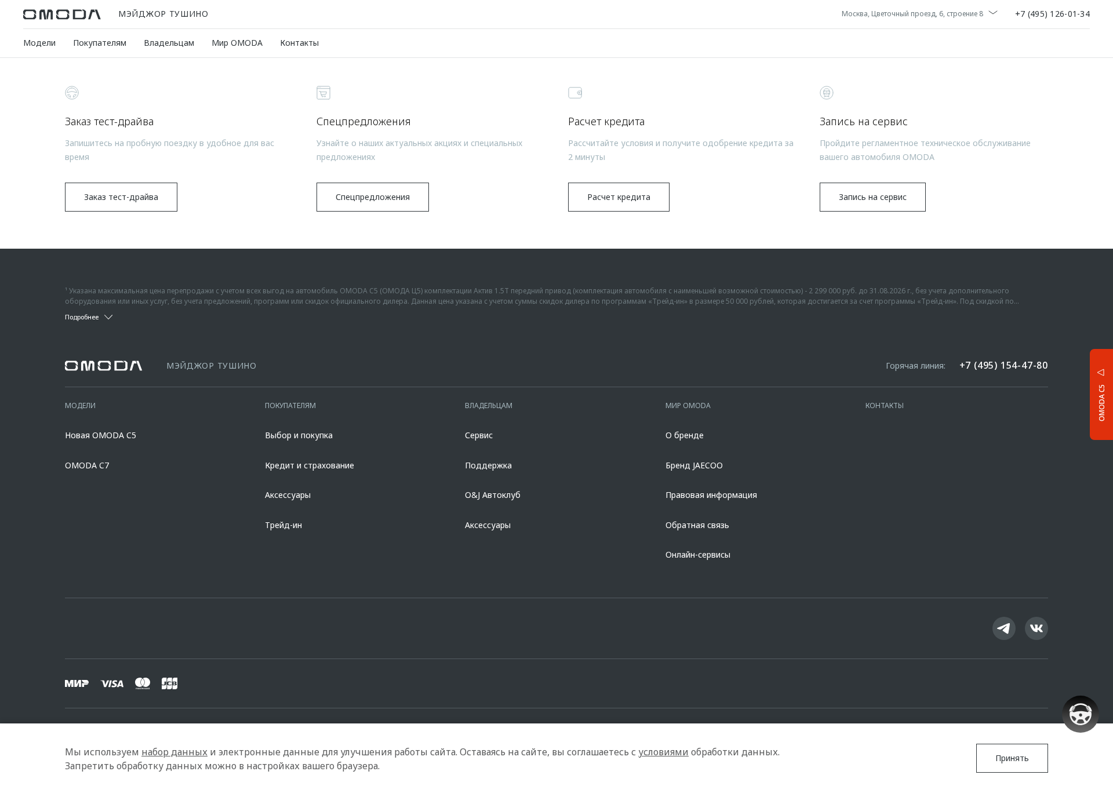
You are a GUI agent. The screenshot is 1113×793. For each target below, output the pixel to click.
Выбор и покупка (299, 435)
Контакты (299, 42)
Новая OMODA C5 (100, 435)
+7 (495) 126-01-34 (1052, 14)
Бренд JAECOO (694, 465)
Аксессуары (288, 494)
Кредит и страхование (309, 465)
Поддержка (488, 465)
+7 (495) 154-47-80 (1003, 365)
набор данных (174, 751)
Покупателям (99, 42)
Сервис (479, 435)
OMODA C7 (87, 465)
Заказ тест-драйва (121, 196)
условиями (663, 751)
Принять (1012, 757)
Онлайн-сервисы (697, 554)
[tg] (1004, 628)
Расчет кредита (618, 196)
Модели (39, 42)
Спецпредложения (373, 196)
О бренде (684, 435)
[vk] (1036, 628)
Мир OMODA (237, 42)
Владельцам (169, 42)
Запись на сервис (873, 196)
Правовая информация (711, 494)
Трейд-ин (283, 524)
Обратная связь (697, 524)
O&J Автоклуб (493, 494)
